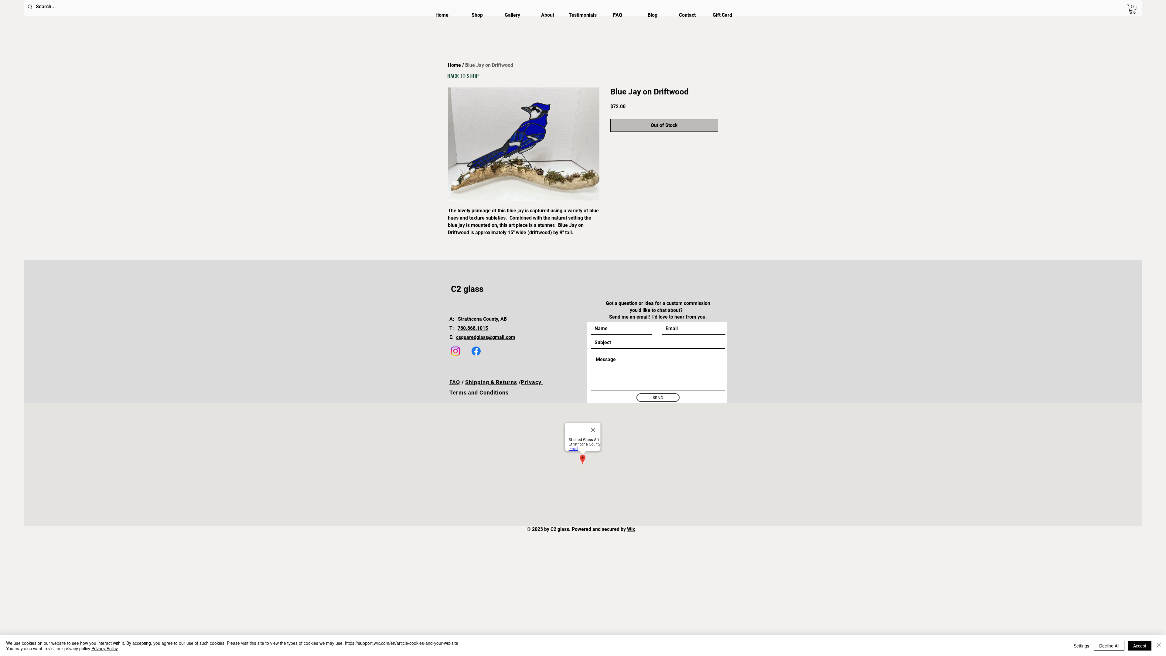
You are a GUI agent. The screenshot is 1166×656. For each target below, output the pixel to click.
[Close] (1158, 645)
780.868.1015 (473, 328)
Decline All (1109, 646)
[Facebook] (476, 351)
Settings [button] (1081, 646)
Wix (631, 529)
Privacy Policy (104, 648)
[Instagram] (455, 351)
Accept (1139, 646)
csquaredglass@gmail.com (485, 337)
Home (454, 65)
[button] (1132, 9)
